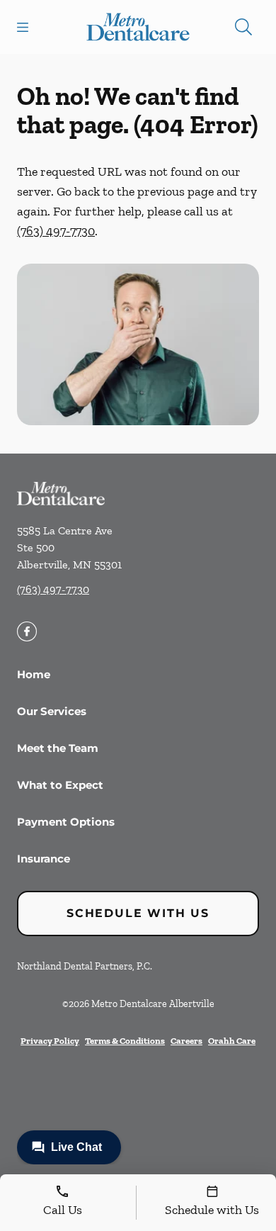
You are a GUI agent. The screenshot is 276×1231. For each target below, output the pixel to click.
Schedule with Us (138, 913)
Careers (186, 1040)
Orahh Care (231, 1040)
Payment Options (66, 821)
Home (33, 674)
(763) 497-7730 (56, 231)
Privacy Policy (50, 1040)
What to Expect (60, 785)
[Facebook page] (27, 631)
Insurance (43, 858)
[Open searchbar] (243, 27)
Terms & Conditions (125, 1040)
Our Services (51, 711)
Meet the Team (57, 748)
